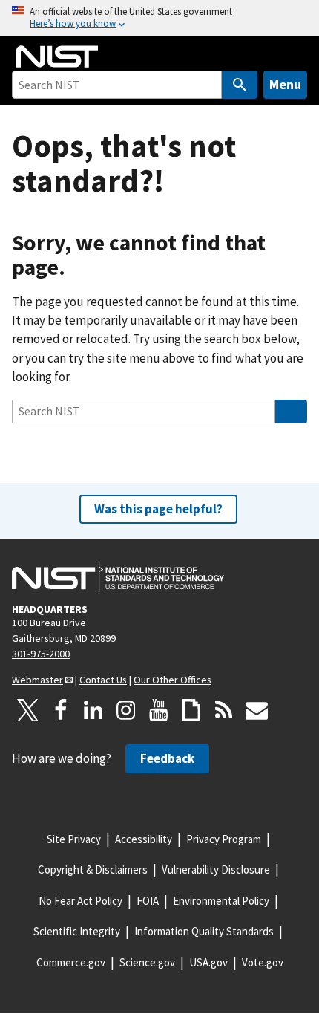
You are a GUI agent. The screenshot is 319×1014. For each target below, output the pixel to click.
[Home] (57, 56)
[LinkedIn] (93, 710)
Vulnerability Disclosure (216, 869)
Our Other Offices (172, 679)
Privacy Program (223, 839)
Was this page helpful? (158, 509)
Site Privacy (74, 839)
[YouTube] (158, 710)
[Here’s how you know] (159, 18)
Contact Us (103, 679)
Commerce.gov (70, 962)
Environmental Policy (221, 901)
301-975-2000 (41, 653)
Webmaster (37, 679)
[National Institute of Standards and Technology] (118, 577)
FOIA (148, 901)
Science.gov (147, 962)
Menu (285, 84)
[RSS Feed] (224, 710)
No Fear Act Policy (80, 901)
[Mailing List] (256, 710)
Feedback (167, 758)
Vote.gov (262, 962)
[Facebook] (61, 710)
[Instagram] (126, 710)
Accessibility (143, 839)
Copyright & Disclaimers (93, 869)
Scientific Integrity (76, 931)
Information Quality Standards (204, 931)
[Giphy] (191, 710)
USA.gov (208, 962)
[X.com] (28, 710)
